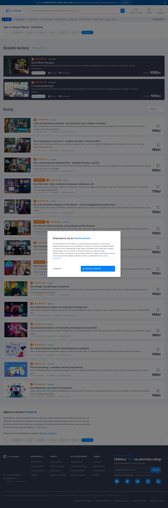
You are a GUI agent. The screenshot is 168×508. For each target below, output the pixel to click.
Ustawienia (57, 269)
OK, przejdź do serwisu (92, 268)
